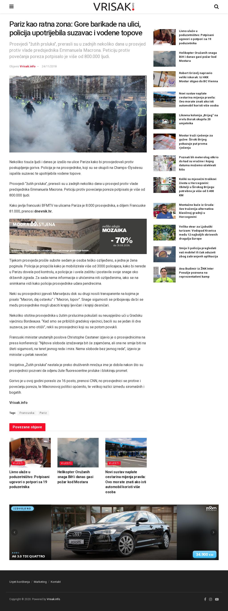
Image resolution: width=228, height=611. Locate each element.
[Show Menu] (11, 6)
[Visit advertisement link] (78, 236)
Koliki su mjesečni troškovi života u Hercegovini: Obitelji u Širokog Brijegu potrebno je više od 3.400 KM (197, 187)
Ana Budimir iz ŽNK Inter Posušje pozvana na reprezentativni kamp (196, 272)
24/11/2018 (49, 66)
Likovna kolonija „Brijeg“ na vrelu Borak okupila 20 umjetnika (198, 119)
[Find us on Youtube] (217, 599)
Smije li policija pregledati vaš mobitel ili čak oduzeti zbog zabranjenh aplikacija (198, 252)
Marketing (40, 581)
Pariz (43, 413)
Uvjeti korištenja (19, 581)
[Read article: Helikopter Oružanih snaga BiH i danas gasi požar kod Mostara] (78, 452)
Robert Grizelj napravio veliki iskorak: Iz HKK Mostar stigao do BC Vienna (198, 77)
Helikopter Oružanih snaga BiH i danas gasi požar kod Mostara (75, 477)
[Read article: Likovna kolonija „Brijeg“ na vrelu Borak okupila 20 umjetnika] (164, 121)
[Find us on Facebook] (205, 599)
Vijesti (18, 463)
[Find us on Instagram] (210, 599)
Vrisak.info (27, 66)
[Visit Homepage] (114, 6)
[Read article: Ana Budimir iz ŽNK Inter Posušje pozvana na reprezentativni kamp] (164, 275)
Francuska (27, 413)
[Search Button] (216, 6)
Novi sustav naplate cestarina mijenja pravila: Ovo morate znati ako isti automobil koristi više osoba (125, 482)
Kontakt (56, 581)
